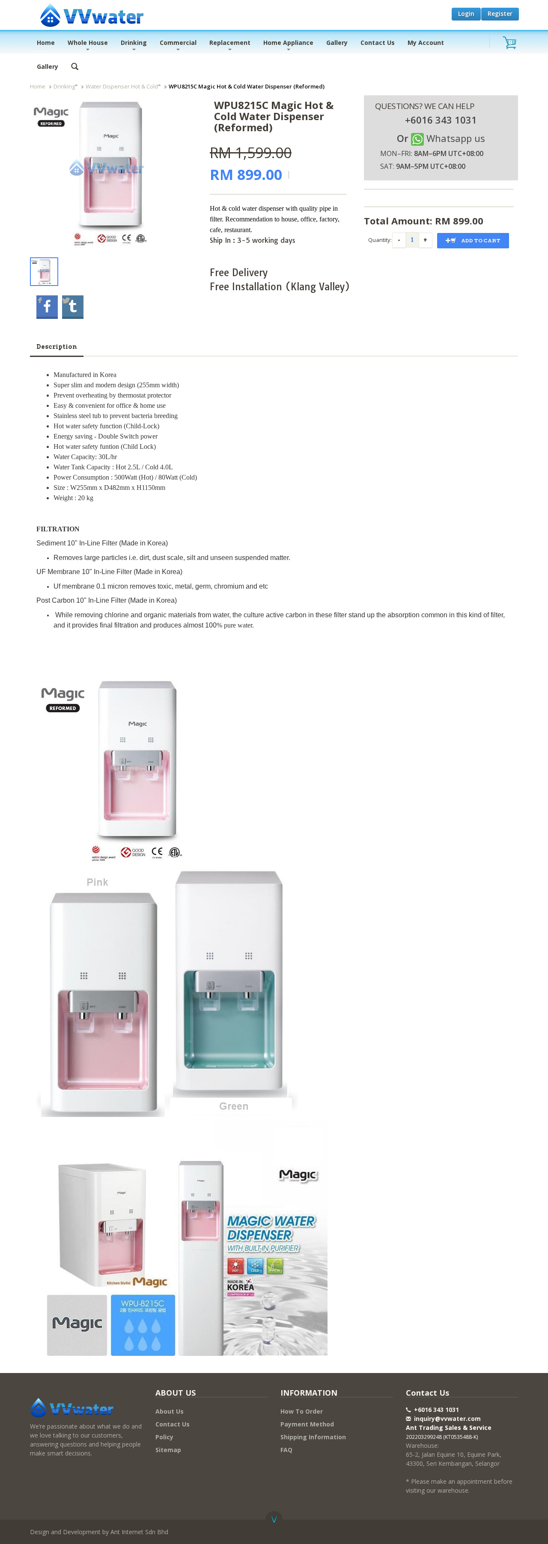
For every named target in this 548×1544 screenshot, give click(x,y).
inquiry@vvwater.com (447, 1418)
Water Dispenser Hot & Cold (122, 86)
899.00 (468, 220)
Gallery (337, 42)
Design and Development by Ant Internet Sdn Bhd (99, 1532)
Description (56, 346)
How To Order (301, 1411)
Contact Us (377, 42)
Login (466, 13)
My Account (426, 42)
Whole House (88, 42)
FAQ (286, 1450)
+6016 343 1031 (435, 1410)
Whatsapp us (455, 138)
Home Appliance (288, 42)
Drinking (134, 42)
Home (46, 42)
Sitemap (168, 1450)
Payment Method (307, 1424)
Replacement (229, 42)
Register (500, 13)
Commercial (178, 42)
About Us (169, 1411)
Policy (164, 1437)
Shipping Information (313, 1437)
